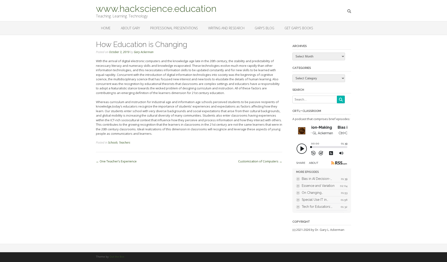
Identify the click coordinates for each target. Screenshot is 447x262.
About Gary (130, 28)
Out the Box (116, 256)
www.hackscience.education (156, 8)
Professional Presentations (174, 28)
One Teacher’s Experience (116, 161)
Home (106, 28)
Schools (113, 142)
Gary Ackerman (143, 52)
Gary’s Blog (264, 28)
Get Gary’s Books (298, 28)
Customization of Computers (260, 161)
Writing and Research (226, 28)
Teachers (124, 142)
